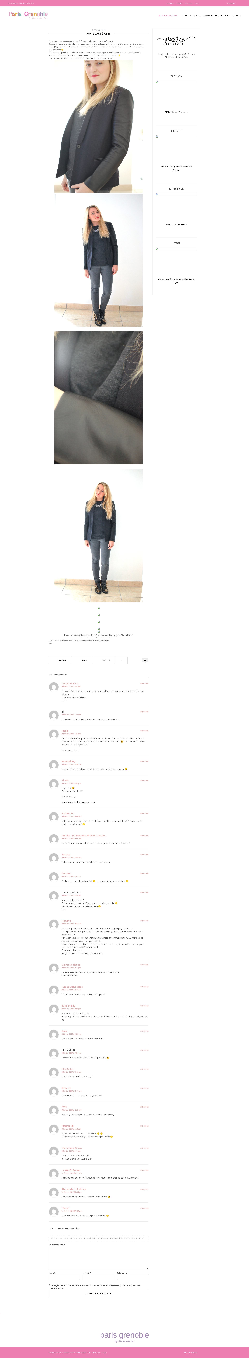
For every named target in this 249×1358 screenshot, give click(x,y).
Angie (65, 730)
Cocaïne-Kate (70, 683)
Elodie (65, 780)
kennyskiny (68, 761)
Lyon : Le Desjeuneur (176, 279)
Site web (122, 1273)
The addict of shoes (74, 1189)
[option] (176, 98)
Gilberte (66, 1088)
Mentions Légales (99, 1352)
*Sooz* (65, 1208)
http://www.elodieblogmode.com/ (78, 802)
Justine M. (68, 813)
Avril (64, 1107)
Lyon (197, 3)
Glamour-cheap (71, 964)
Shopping (189, 3)
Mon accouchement (176, 224)
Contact (179, 3)
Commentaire (57, 1244)
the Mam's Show (72, 1148)
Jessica (66, 854)
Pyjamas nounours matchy (176, 112)
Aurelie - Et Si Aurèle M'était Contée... (84, 835)
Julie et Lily (68, 1005)
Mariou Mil (68, 1126)
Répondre (144, 683)
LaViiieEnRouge (71, 1170)
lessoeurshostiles (72, 986)
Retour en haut (191, 1352)
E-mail (87, 1273)
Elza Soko (67, 1069)
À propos (170, 3)
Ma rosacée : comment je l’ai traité (176, 168)
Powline (66, 873)
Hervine (66, 920)
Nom (52, 1273)
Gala (64, 1031)
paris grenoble (124, 1337)
